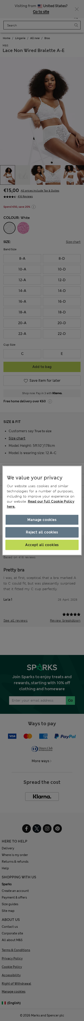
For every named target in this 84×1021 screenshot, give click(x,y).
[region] (42, 510)
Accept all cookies (42, 544)
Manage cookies (41, 519)
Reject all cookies (42, 532)
